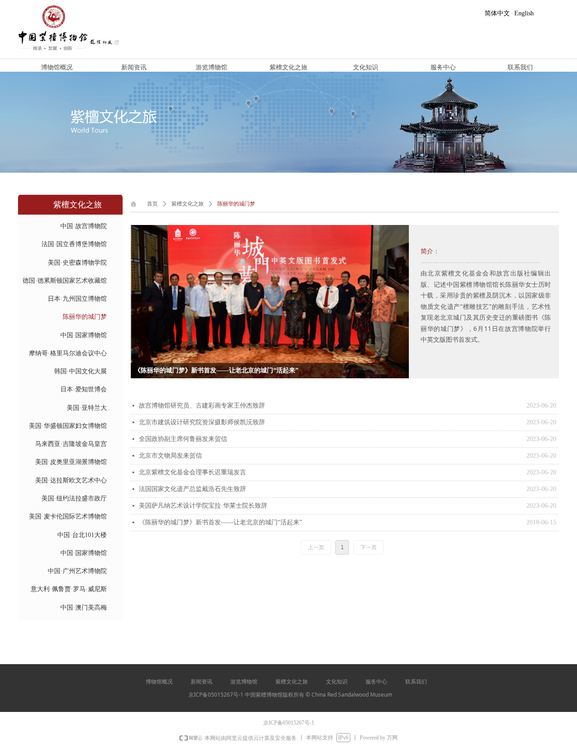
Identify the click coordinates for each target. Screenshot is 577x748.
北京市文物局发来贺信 (170, 455)
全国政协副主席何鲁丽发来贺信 (183, 439)
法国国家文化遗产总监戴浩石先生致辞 (192, 489)
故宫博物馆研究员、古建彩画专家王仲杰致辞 (202, 405)
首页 (152, 204)
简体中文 (497, 13)
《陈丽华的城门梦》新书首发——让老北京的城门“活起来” (220, 522)
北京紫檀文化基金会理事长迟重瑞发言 (192, 472)
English (524, 13)
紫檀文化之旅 (187, 204)
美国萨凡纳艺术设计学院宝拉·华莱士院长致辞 (203, 505)
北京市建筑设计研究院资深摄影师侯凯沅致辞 (202, 422)
